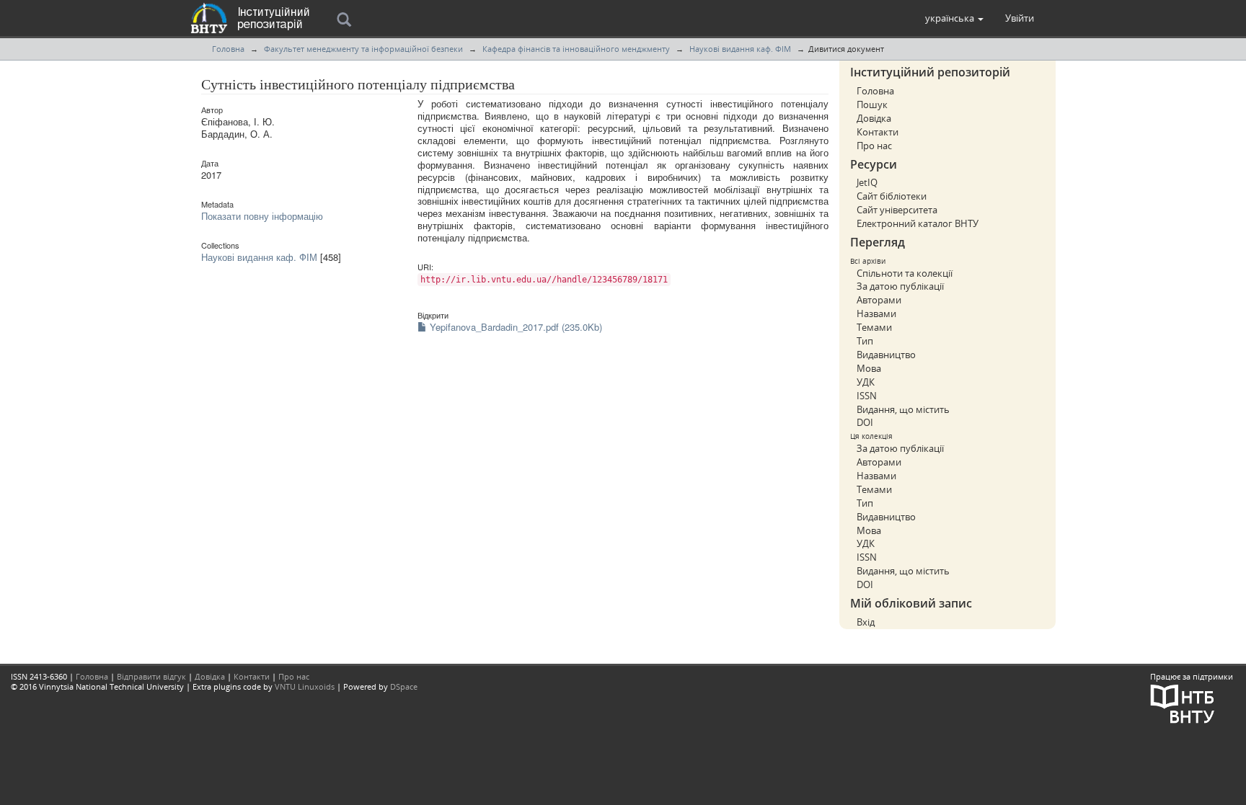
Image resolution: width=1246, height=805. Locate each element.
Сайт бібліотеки (892, 196)
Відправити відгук (151, 676)
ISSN (867, 395)
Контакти (877, 131)
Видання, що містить (903, 409)
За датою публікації (900, 286)
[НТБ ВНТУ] (1182, 702)
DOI (865, 422)
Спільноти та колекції (905, 273)
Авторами (879, 299)
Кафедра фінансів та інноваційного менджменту (576, 48)
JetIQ (867, 182)
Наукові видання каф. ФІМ (740, 48)
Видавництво (886, 354)
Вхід (866, 621)
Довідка (874, 118)
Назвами (876, 313)
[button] (954, 18)
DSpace (403, 686)
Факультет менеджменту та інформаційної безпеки (363, 48)
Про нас (874, 145)
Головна (228, 48)
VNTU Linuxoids (305, 686)
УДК (866, 381)
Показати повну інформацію (262, 216)
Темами (874, 327)
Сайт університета (897, 209)
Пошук (872, 104)
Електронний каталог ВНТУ (917, 223)
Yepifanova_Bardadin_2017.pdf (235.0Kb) (514, 327)
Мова (869, 368)
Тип (865, 340)
